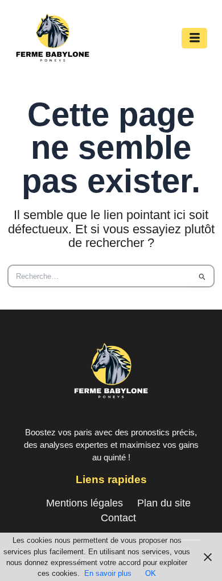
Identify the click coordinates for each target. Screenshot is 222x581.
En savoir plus (107, 573)
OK (150, 573)
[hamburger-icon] (194, 38)
